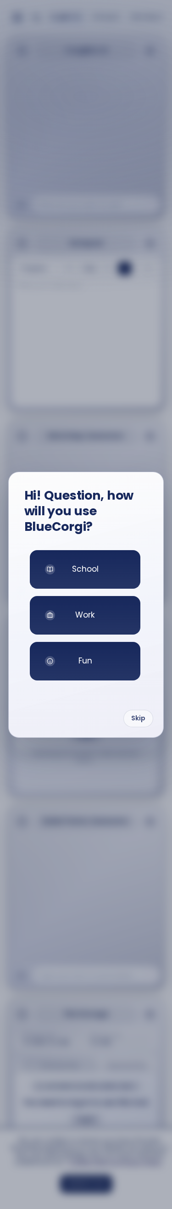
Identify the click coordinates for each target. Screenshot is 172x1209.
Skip (138, 718)
